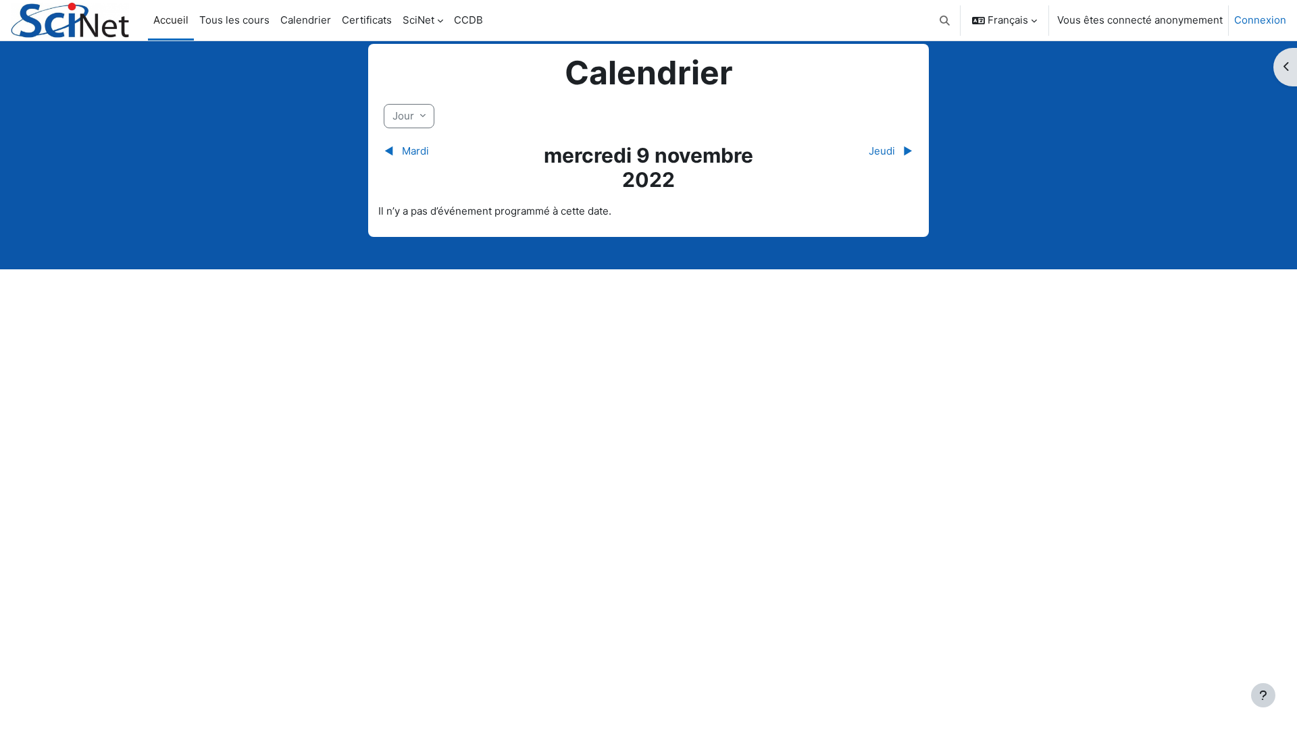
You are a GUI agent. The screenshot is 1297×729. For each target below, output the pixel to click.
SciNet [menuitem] (418, 20)
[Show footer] (1263, 695)
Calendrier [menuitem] (305, 20)
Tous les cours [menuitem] (234, 20)
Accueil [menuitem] (170, 20)
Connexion (1260, 20)
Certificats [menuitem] (367, 20)
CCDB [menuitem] (468, 20)
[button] (945, 20)
